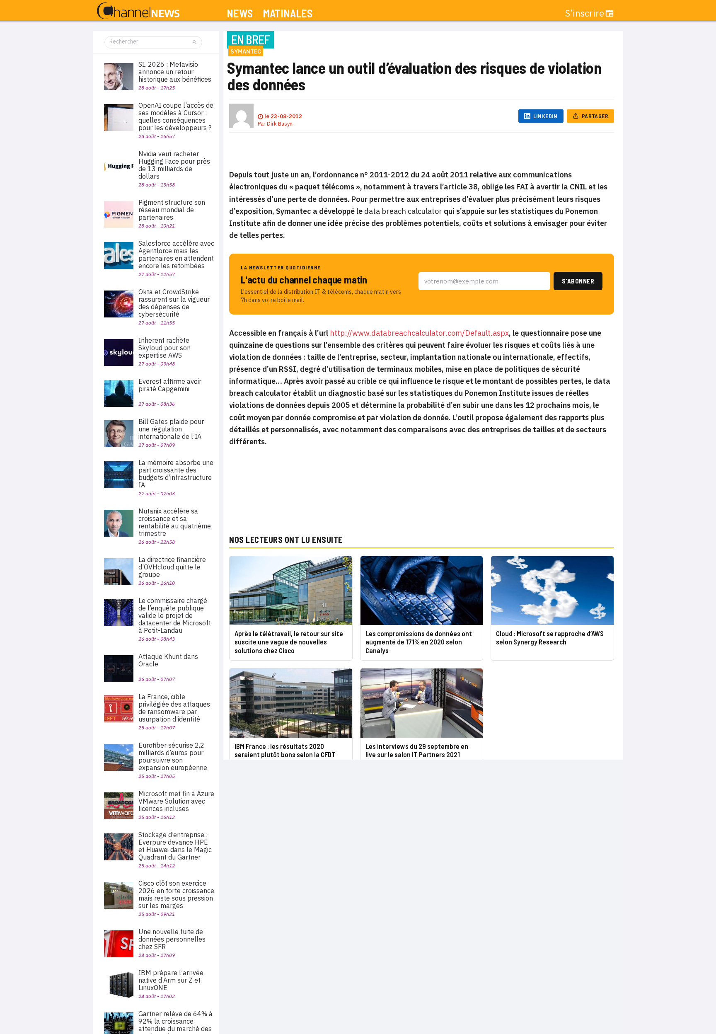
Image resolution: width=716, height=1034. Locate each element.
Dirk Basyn (280, 123)
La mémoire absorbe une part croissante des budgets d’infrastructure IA (175, 473)
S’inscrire (584, 13)
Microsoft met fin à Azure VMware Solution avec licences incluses (176, 801)
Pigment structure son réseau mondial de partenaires (171, 209)
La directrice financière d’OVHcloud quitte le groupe (172, 567)
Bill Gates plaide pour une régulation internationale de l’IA (171, 429)
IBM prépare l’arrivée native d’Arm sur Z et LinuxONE (170, 980)
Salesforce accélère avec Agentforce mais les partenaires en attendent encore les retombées (176, 254)
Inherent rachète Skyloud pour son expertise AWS (164, 347)
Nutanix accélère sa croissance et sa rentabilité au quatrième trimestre (174, 522)
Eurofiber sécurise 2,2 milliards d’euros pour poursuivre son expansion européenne (172, 756)
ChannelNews (138, 11)
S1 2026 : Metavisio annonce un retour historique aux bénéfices (174, 71)
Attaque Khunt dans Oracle (168, 660)
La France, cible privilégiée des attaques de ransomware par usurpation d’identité (174, 708)
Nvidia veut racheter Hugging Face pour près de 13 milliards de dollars (174, 165)
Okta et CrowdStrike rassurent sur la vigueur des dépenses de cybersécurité (174, 303)
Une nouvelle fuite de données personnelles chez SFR (172, 939)
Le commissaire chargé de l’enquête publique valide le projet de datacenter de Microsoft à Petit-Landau (174, 615)
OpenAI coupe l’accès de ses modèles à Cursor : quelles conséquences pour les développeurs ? (175, 116)
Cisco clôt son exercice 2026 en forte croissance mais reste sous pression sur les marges (176, 894)
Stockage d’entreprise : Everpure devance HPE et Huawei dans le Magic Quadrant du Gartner (175, 846)
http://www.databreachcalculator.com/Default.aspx (419, 333)
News (240, 13)
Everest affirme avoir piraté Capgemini (169, 385)
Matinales (287, 13)
